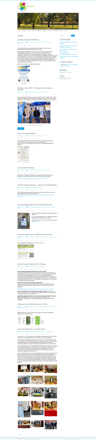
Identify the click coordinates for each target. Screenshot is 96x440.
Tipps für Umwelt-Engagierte (26, 133)
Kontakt (66, 438)
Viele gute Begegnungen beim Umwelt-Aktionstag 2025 (34, 205)
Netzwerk (39, 30)
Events (29, 30)
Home (19, 30)
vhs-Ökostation (31, 172)
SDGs (61, 30)
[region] (48, 21)
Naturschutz (48, 331)
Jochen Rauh (21, 42)
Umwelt (51, 42)
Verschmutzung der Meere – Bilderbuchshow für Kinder (34, 234)
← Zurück (19, 434)
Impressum (77, 438)
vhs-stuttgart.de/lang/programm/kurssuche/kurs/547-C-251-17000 (32, 178)
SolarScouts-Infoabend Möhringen (28, 40)
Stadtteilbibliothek (30, 240)
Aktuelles (24, 30)
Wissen (44, 135)
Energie (28, 42)
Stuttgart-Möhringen (45, 42)
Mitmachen (56, 30)
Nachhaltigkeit (33, 42)
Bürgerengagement (28, 269)
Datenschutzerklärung (71, 438)
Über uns (34, 30)
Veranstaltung (20, 43)
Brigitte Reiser (21, 135)
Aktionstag (29, 187)
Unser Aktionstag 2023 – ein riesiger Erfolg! (31, 329)
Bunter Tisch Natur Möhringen (34, 310)
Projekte (44, 30)
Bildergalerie (36, 221)
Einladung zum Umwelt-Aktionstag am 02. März (32, 304)
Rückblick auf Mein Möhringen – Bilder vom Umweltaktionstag (37, 185)
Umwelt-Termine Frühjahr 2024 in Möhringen (31, 264)
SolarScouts (50, 30)
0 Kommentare (29, 94)
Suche (65, 30)
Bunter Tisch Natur (31, 236)
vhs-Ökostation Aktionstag (25, 168)
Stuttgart (35, 170)
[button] (19, 21)
